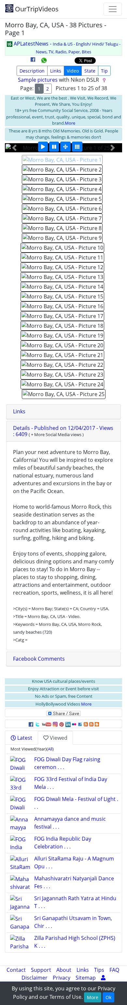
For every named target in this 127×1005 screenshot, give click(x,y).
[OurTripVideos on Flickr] (74, 723)
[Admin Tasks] (103, 977)
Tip (104, 71)
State (89, 71)
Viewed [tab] (58, 737)
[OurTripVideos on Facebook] (31, 723)
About (63, 969)
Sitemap (86, 977)
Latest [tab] (24, 737)
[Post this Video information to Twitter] (37, 723)
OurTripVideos (36, 9)
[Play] (43, 147)
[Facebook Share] (32, 61)
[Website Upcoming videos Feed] (91, 723)
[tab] (63, 412)
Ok (108, 997)
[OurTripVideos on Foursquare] (80, 723)
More (70, 123)
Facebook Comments (39, 658)
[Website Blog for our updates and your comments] (97, 723)
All (50, 749)
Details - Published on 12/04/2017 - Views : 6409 (63, 431)
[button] (14, 148)
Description (32, 71)
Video (73, 71)
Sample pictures (38, 79)
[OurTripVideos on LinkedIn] (68, 723)
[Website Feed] (86, 723)
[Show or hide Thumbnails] (77, 147)
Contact (16, 969)
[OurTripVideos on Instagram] (55, 723)
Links (55, 71)
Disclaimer (34, 977)
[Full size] (65, 147)
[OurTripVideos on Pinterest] (61, 723)
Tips (99, 969)
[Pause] (54, 147)
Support (41, 969)
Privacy (61, 977)
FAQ (114, 969)
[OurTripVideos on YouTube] (46, 723)
